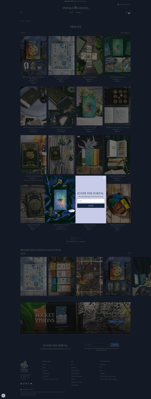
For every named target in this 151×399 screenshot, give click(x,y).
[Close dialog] (104, 177)
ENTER (90, 205)
